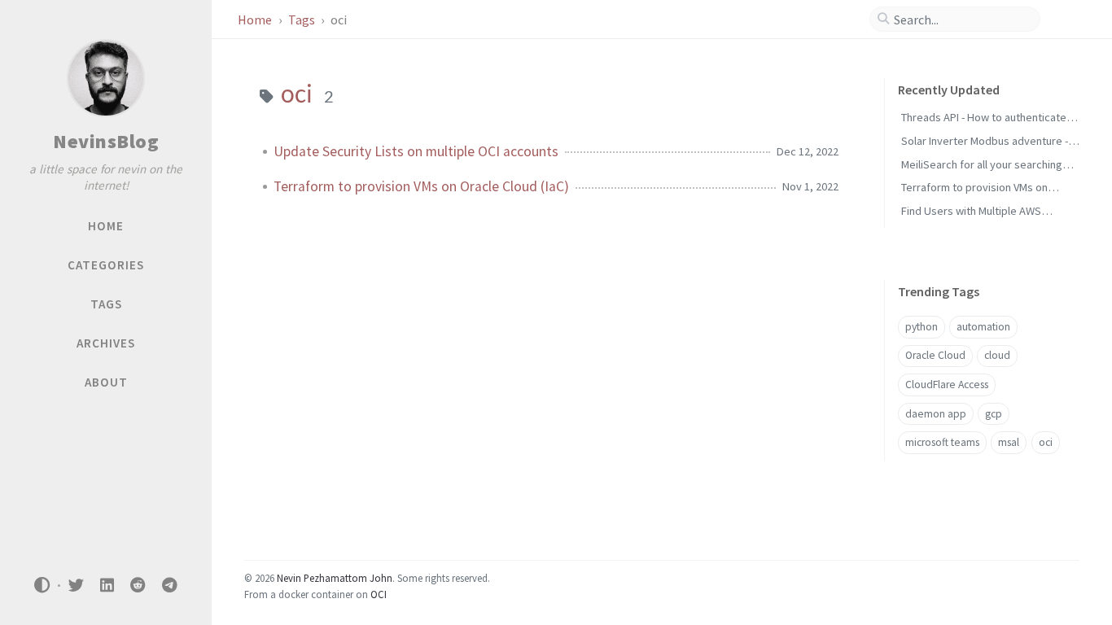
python (921, 327)
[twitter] (75, 585)
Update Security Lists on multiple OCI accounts (416, 151)
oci (1046, 442)
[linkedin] (106, 585)
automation (983, 327)
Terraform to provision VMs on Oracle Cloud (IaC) (421, 186)
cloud (997, 355)
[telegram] (169, 585)
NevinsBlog (106, 141)
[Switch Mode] (42, 585)
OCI (378, 594)
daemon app (935, 414)
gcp (993, 414)
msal (1008, 442)
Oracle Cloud (935, 355)
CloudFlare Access (946, 384)
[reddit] (138, 585)
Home (256, 19)
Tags (302, 19)
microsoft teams (942, 442)
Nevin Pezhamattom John (334, 577)
